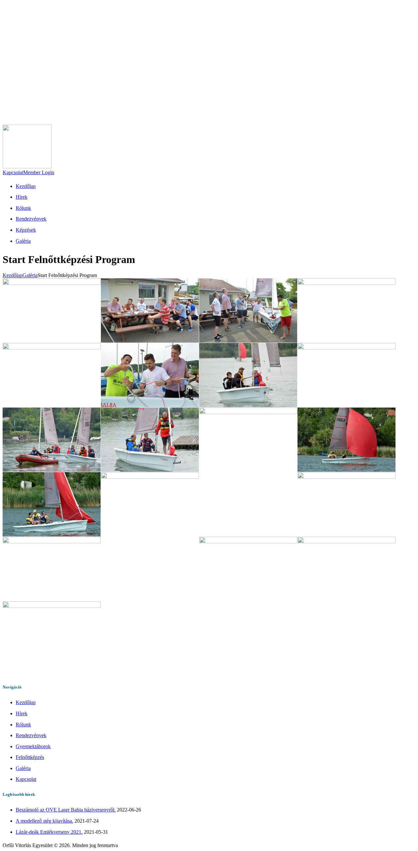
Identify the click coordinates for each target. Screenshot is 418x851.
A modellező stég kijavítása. (44, 821)
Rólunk (23, 724)
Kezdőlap (13, 275)
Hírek (21, 713)
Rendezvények (31, 735)
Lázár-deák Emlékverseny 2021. (49, 832)
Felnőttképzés (30, 757)
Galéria (30, 275)
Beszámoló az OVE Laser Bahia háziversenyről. (66, 809)
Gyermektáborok (33, 746)
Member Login (38, 172)
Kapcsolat (13, 172)
